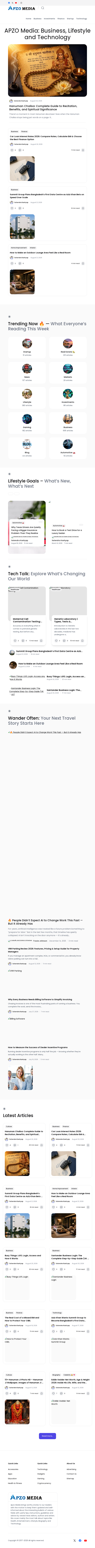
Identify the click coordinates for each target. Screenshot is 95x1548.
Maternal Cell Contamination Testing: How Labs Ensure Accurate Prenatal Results (28, 620)
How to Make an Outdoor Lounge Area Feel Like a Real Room (40, 252)
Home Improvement (19, 248)
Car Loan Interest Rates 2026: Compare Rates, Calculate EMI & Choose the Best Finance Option (46, 138)
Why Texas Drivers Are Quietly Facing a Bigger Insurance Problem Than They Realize (26, 530)
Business (14, 131)
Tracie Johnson (40, 941)
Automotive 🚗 (18, 523)
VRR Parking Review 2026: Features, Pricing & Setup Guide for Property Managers (43, 950)
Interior (33, 248)
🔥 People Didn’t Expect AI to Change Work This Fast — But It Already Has (45, 922)
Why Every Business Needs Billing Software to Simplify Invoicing (40, 999)
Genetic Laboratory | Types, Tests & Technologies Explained (67, 620)
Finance (24, 131)
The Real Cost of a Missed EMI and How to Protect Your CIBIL (22, 1319)
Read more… (47, 1436)
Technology (57, 1313)
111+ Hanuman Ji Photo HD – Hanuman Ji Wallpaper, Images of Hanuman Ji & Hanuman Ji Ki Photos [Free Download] (24, 1381)
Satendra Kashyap (21, 101)
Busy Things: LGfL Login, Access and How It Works (66, 676)
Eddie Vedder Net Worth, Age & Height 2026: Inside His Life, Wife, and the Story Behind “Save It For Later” (70, 1381)
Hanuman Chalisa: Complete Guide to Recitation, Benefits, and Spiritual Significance (43, 107)
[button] (21, 3)
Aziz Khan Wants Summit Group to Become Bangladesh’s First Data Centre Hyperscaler (68, 1319)
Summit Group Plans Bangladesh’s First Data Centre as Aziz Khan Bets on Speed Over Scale (47, 196)
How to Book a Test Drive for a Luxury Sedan (67, 532)
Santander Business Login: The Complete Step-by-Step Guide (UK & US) (65, 690)
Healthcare (15, 589)
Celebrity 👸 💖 (69, 1375)
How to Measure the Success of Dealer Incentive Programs (38, 1047)
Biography (56, 1375)
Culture (9, 1126)
